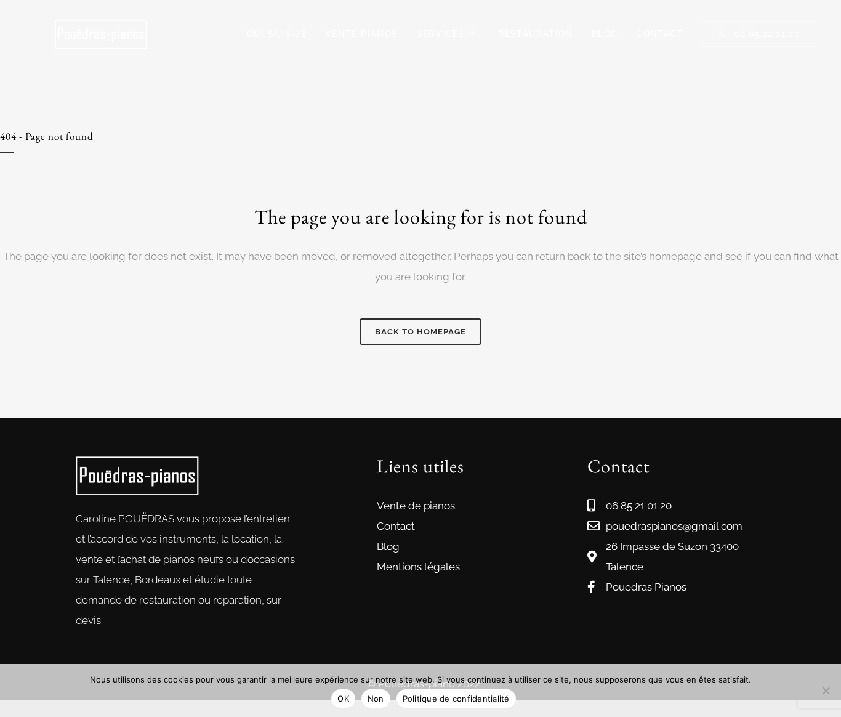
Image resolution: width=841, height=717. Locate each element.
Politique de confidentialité (456, 698)
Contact (659, 34)
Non (376, 698)
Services (441, 34)
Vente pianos (361, 34)
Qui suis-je (277, 34)
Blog (605, 34)
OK (343, 698)
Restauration (535, 34)
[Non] (825, 690)
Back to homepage (420, 331)
